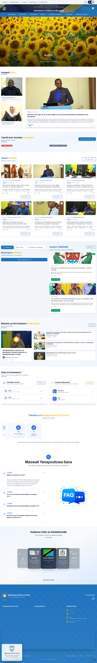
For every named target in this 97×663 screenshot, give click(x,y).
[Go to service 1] (43, 583)
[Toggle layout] (20, 646)
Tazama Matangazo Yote (24, 263)
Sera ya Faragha (71, 659)
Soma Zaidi (31, 127)
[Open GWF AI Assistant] (93, 659)
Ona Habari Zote (89, 162)
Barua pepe (33, 2)
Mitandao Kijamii (15, 2)
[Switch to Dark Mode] (85, 2)
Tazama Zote (41, 386)
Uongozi (25, 2)
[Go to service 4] (47, 583)
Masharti (81, 659)
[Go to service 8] (53, 583)
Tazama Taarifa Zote (88, 142)
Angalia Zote (90, 250)
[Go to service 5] (49, 583)
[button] (24, 483)
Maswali (5, 2)
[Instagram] (93, 602)
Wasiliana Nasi (44, 2)
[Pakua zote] (41, 394)
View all (92, 328)
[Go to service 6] (50, 583)
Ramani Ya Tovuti (91, 659)
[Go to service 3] (46, 583)
